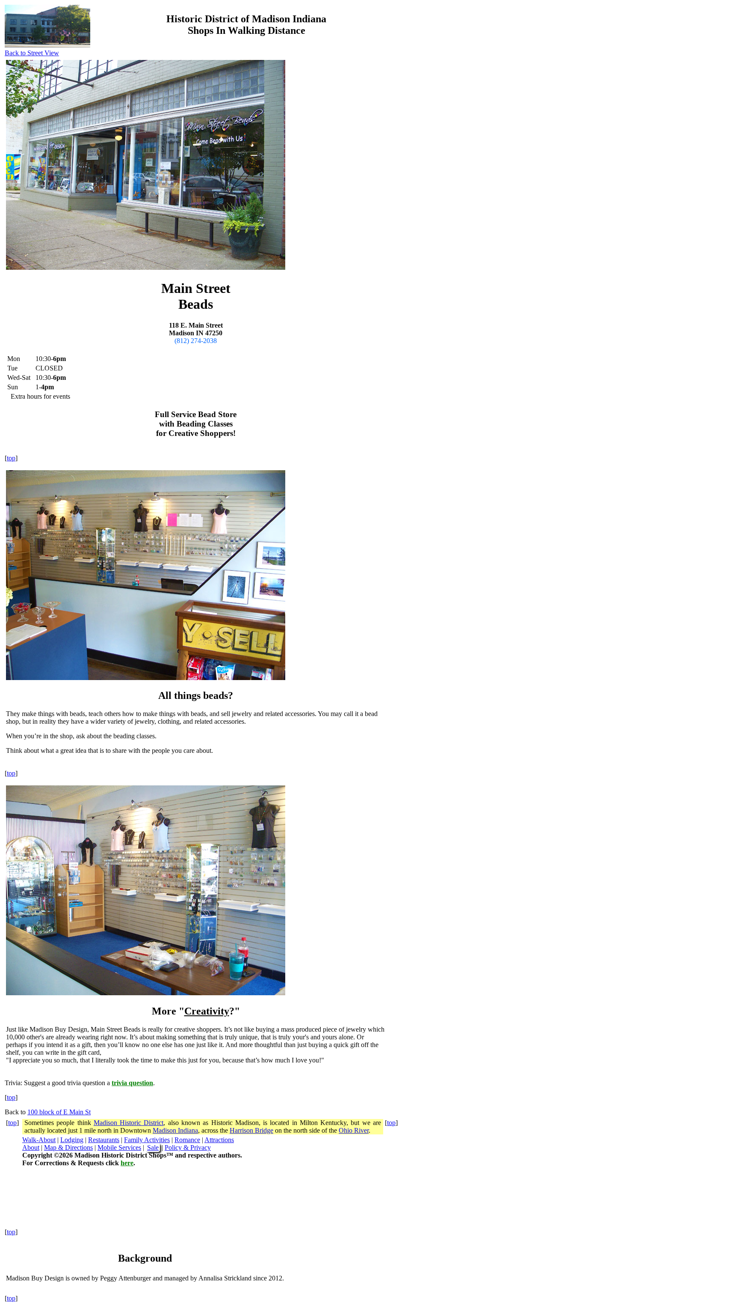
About (30, 1147)
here (127, 1163)
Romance (187, 1139)
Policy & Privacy (188, 1147)
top (11, 458)
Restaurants (103, 1139)
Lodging (71, 1139)
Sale (153, 1147)
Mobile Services (119, 1147)
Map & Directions (68, 1147)
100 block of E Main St (59, 1112)
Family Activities (147, 1139)
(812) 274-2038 (195, 340)
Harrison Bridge (251, 1130)
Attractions (219, 1139)
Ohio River (354, 1130)
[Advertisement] (512, 140)
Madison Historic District (129, 1122)
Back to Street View (32, 53)
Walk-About (39, 1139)
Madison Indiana (175, 1130)
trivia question (132, 1082)
